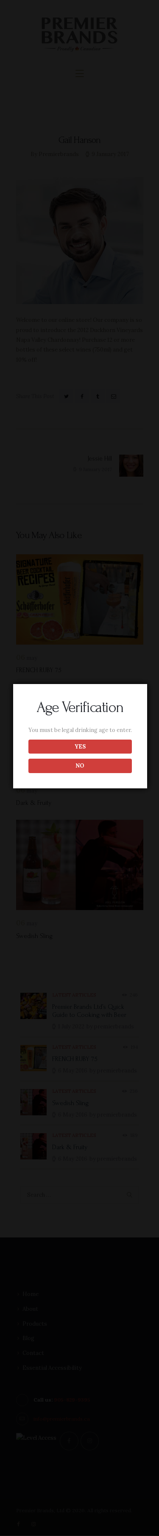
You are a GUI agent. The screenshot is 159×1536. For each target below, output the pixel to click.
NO (79, 765)
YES (80, 746)
